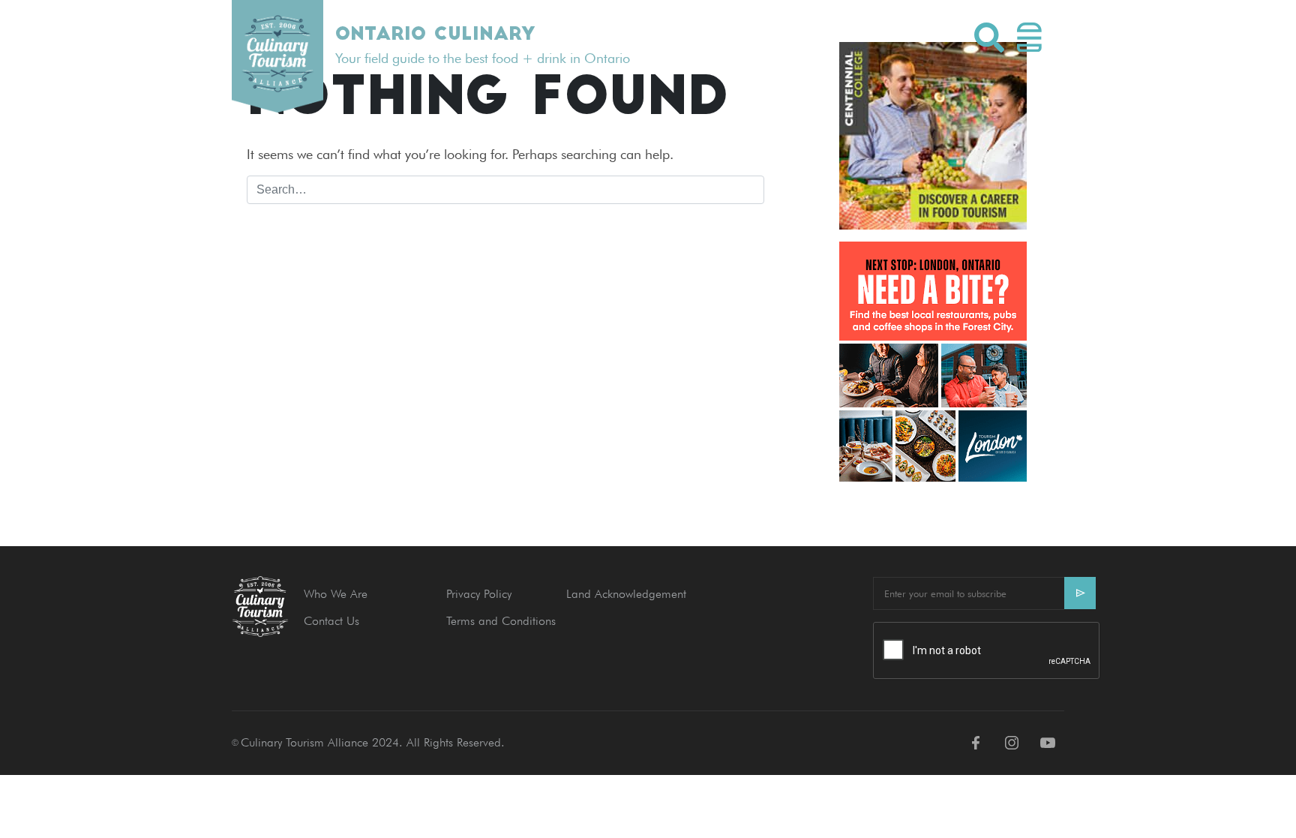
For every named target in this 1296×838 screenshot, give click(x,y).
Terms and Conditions (501, 621)
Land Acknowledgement (626, 594)
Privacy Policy (479, 594)
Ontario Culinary (435, 35)
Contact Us (331, 621)
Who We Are (336, 594)
